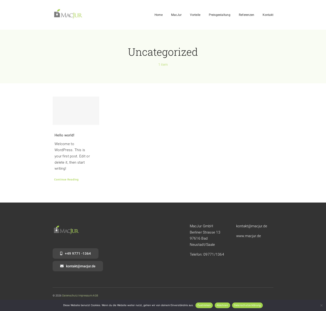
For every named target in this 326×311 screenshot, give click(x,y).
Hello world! (64, 135)
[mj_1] (68, 9)
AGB (95, 295)
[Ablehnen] (321, 305)
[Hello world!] (76, 111)
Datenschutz (70, 295)
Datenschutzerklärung (247, 305)
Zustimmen (204, 305)
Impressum (85, 295)
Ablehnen (222, 305)
